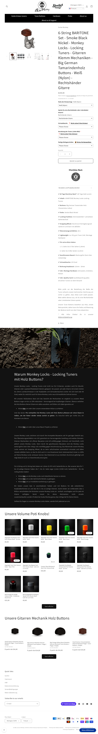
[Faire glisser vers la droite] (51, 56)
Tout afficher (49, 606)
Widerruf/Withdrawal (88, 730)
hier (24, 479)
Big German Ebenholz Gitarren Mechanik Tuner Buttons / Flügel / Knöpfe (37, 644)
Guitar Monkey (20, 727)
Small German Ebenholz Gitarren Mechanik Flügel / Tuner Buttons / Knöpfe (14, 643)
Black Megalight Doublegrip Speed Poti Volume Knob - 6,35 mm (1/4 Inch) (31, 596)
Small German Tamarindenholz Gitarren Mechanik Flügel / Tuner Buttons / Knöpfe (82, 643)
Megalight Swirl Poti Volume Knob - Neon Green (67, 538)
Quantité (60, 150)
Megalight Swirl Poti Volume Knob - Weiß (31, 538)
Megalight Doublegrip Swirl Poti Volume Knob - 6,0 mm (12, 538)
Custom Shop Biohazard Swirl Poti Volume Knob (48, 567)
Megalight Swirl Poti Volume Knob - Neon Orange (85, 538)
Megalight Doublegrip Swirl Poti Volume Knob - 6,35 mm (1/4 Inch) (31, 566)
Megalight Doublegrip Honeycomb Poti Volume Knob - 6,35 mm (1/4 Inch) (84, 566)
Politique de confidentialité (72, 727)
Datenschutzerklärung (12, 686)
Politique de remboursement (56, 727)
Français (73, 8)
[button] (7, 6)
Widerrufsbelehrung (65, 317)
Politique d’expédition (68, 729)
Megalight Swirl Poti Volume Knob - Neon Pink (13, 566)
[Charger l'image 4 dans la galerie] (37, 56)
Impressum (8, 679)
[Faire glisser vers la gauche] (7, 56)
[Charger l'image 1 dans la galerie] (13, 56)
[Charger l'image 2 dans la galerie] (21, 56)
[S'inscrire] (37, 703)
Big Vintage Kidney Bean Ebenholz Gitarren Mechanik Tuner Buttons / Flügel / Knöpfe (59, 644)
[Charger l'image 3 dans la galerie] (29, 56)
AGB (6, 682)
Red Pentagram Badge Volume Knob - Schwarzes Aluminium (12, 596)
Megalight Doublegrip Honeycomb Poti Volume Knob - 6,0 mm (66, 566)
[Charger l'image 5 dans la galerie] (45, 56)
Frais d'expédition (71, 95)
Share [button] (62, 323)
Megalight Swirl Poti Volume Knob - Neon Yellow (49, 538)
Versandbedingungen (11, 689)
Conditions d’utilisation (87, 727)
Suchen (7, 676)
